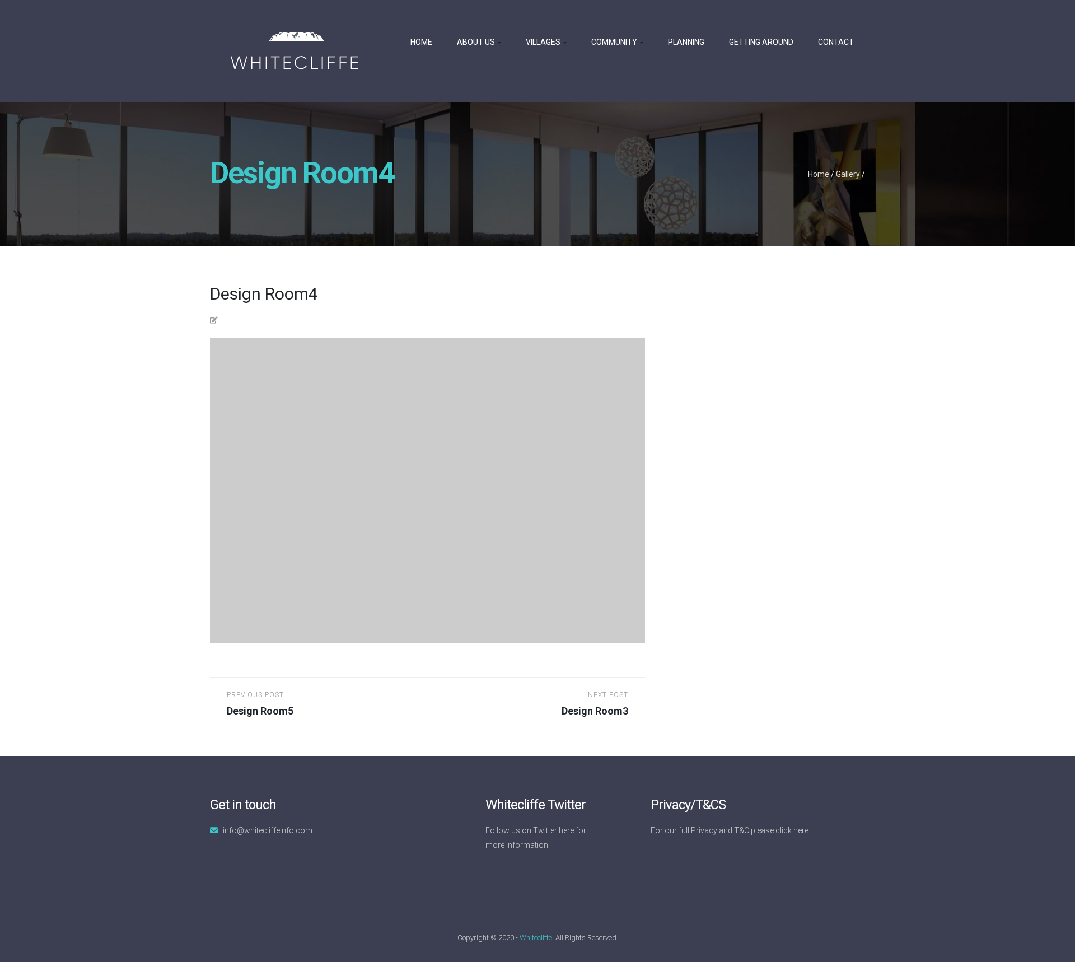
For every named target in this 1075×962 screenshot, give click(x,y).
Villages (544, 42)
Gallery (848, 174)
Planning (686, 42)
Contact (836, 42)
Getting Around (761, 42)
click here (791, 830)
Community (615, 42)
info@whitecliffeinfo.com (267, 830)
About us (477, 42)
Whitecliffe (536, 937)
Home (421, 42)
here (566, 830)
